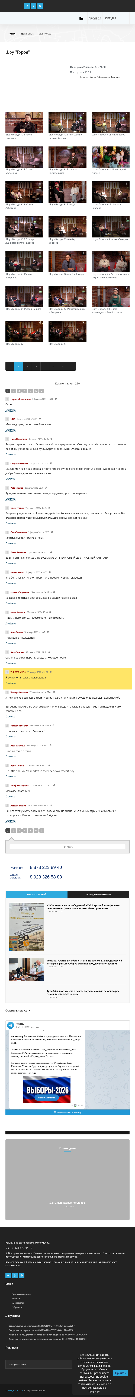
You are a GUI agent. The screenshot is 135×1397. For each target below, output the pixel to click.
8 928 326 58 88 (46, 876)
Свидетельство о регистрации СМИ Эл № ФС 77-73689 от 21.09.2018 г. (42, 1330)
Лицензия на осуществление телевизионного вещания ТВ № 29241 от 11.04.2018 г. (48, 1339)
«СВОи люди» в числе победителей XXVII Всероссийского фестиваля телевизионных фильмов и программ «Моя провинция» (84, 907)
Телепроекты (27, 34)
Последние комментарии (98, 894)
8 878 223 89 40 (46, 867)
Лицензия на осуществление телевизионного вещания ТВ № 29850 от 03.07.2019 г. (48, 1334)
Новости (16, 1298)
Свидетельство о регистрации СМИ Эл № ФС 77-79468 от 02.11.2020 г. (42, 1326)
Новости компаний (36, 894)
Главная (12, 34)
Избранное (17, 1307)
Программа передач (21, 1294)
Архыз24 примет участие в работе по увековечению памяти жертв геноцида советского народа (83, 992)
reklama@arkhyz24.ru (37, 1242)
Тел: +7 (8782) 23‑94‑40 (18, 1247)
